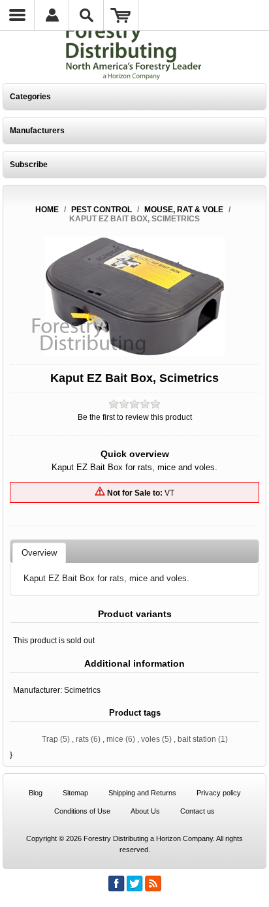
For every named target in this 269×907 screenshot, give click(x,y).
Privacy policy (219, 793)
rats (82, 739)
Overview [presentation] (39, 553)
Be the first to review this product (135, 417)
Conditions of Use (82, 811)
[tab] (39, 553)
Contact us (197, 811)
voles (150, 739)
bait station (197, 739)
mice (114, 739)
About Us (145, 811)
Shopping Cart (121, 15)
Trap (50, 739)
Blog (35, 793)
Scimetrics (82, 690)
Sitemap (75, 793)
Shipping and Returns (142, 793)
